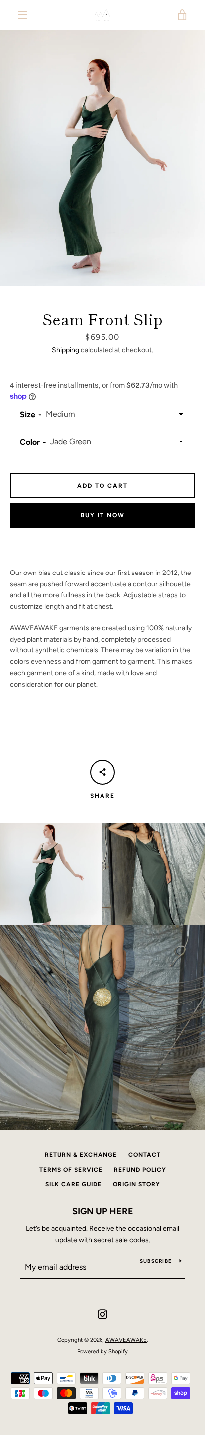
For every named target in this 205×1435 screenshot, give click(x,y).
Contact (144, 1154)
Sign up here (102, 1211)
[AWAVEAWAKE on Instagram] (102, 1314)
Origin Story (136, 1184)
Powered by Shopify (102, 1351)
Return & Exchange (81, 1154)
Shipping (65, 350)
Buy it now (103, 515)
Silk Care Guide (73, 1184)
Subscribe (156, 1261)
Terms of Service (70, 1169)
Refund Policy (140, 1169)
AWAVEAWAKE (126, 1339)
